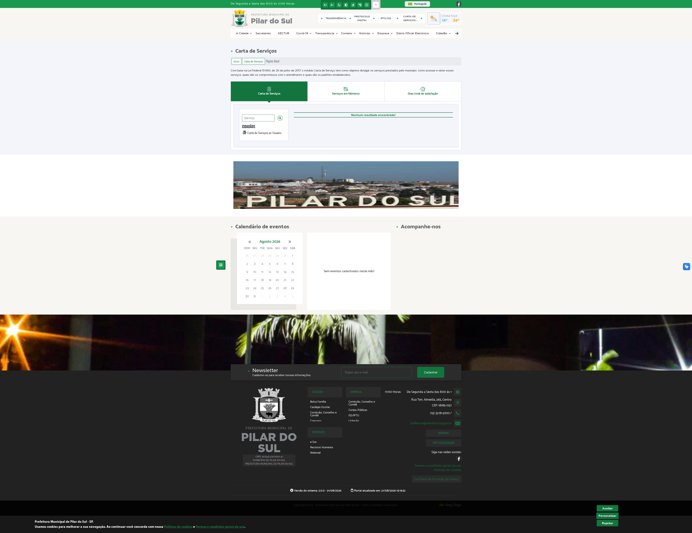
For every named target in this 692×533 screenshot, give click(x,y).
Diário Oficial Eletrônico (412, 33)
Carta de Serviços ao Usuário (264, 133)
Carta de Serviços (253, 61)
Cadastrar (431, 372)
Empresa (383, 33)
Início (236, 61)
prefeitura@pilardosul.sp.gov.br (431, 423)
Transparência (324, 33)
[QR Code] (220, 265)
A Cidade (242, 33)
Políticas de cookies (447, 470)
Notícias (364, 33)
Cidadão (441, 33)
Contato (346, 33)
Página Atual (272, 61)
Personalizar (607, 515)
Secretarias (263, 33)
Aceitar (607, 508)
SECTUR (283, 33)
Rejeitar (607, 523)
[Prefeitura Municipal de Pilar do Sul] (346, 185)
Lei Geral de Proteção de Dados (436, 479)
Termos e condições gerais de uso (437, 465)
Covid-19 (302, 33)
